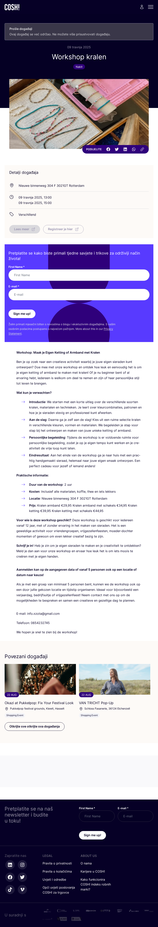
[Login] (142, 7)
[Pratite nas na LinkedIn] (10, 864)
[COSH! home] (12, 7)
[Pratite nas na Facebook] (10, 877)
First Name (16, 266)
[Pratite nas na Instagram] (22, 864)
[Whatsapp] (133, 149)
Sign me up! (22, 314)
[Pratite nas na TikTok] (10, 889)
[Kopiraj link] (142, 149)
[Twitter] (117, 149)
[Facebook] (108, 149)
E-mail (13, 286)
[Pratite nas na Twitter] (22, 877)
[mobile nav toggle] (152, 7)
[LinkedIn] (125, 149)
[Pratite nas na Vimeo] (22, 889)
